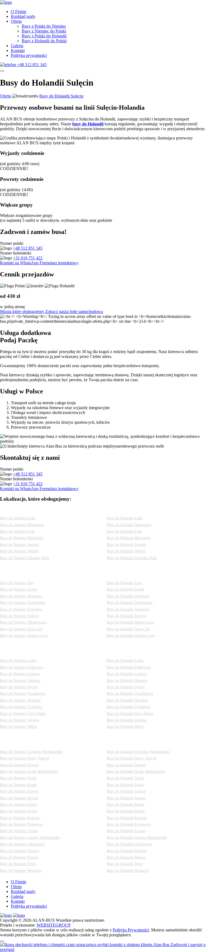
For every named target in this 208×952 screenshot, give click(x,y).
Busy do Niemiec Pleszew (20, 851)
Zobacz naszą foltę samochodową (74, 311)
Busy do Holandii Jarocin (126, 798)
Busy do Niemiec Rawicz (19, 857)
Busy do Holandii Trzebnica (128, 707)
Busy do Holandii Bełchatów (129, 538)
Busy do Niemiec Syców (19, 687)
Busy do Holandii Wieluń (126, 551)
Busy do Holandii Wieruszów (129, 525)
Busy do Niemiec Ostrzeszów (22, 844)
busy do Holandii (87, 124)
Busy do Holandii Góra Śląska (130, 714)
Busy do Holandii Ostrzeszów (129, 844)
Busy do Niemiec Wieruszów (22, 525)
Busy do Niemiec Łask (17, 531)
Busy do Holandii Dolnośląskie (146, 652)
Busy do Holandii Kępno (126, 811)
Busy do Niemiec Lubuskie (32, 574)
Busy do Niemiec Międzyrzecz (23, 622)
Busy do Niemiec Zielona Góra (24, 636)
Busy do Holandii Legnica (127, 674)
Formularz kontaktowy (59, 262)
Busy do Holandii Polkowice (129, 667)
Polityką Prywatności (131, 930)
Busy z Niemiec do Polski (44, 31)
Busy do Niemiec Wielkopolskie (39, 743)
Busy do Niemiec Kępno (18, 811)
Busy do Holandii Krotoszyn (128, 824)
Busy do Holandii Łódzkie (139, 509)
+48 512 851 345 (28, 248)
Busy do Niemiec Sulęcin (19, 616)
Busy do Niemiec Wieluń (19, 551)
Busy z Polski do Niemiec (44, 26)
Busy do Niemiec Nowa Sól (21, 629)
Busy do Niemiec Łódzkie (30, 509)
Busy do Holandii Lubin (125, 660)
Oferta (16, 21)
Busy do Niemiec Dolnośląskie (38, 652)
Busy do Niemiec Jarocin (19, 798)
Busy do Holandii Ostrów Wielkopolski (137, 838)
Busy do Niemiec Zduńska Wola (24, 558)
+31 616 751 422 (28, 258)
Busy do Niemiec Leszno (19, 831)
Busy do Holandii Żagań (125, 589)
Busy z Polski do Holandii (44, 36)
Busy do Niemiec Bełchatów (21, 538)
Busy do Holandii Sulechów (128, 609)
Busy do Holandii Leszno (126, 831)
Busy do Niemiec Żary (17, 583)
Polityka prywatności (29, 55)
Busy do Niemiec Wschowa (21, 596)
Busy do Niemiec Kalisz (18, 805)
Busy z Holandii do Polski (44, 40)
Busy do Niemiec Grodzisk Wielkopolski (31, 752)
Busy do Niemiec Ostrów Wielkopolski (30, 838)
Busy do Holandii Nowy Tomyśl (131, 758)
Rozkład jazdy (23, 16)
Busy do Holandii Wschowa (128, 596)
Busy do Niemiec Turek (18, 778)
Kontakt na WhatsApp (20, 262)
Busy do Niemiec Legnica (20, 674)
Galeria (17, 45)
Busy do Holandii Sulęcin (61, 96)
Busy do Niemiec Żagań (18, 589)
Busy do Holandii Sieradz (126, 545)
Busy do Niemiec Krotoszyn (21, 824)
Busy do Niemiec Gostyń (19, 791)
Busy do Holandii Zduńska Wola (132, 558)
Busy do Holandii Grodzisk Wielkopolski (138, 752)
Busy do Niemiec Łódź (17, 518)
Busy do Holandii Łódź (124, 518)
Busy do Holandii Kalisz (125, 805)
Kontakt (18, 50)
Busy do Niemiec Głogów (20, 720)
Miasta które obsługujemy (22, 311)
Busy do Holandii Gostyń (126, 791)
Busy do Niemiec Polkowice (21, 667)
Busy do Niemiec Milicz (18, 727)
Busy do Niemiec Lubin (18, 660)
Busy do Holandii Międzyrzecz (130, 622)
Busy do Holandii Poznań (126, 765)
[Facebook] (19, 915)
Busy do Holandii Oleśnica (127, 681)
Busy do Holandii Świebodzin (129, 603)
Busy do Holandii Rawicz (126, 857)
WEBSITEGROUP (54, 925)
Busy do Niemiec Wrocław (20, 700)
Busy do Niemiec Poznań (19, 765)
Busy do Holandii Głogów (127, 720)
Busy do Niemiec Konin (18, 785)
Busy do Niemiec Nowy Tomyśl (24, 758)
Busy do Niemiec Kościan (20, 818)
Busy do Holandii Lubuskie (140, 574)
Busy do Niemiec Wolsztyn (20, 871)
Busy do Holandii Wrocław (127, 700)
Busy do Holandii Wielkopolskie (147, 743)
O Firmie (18, 11)
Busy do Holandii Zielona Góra (131, 636)
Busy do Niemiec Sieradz (19, 545)
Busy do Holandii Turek (125, 778)
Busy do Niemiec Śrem (17, 864)
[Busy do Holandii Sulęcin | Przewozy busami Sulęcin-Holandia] (6, 2)
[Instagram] (6, 915)
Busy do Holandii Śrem (125, 864)
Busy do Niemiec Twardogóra (23, 694)
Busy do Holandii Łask (124, 531)
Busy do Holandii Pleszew (127, 851)
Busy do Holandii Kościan (127, 818)
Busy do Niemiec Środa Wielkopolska (29, 772)
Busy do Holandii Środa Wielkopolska (136, 772)
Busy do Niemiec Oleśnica (20, 681)
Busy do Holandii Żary (124, 583)
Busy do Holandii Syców (126, 687)
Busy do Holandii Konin (125, 785)
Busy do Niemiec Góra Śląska (23, 714)
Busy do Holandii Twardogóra (130, 694)
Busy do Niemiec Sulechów (21, 609)
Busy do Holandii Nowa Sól (128, 629)
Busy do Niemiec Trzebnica (21, 707)
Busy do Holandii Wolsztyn (128, 871)
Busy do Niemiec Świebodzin (22, 603)
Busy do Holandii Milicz (125, 727)
